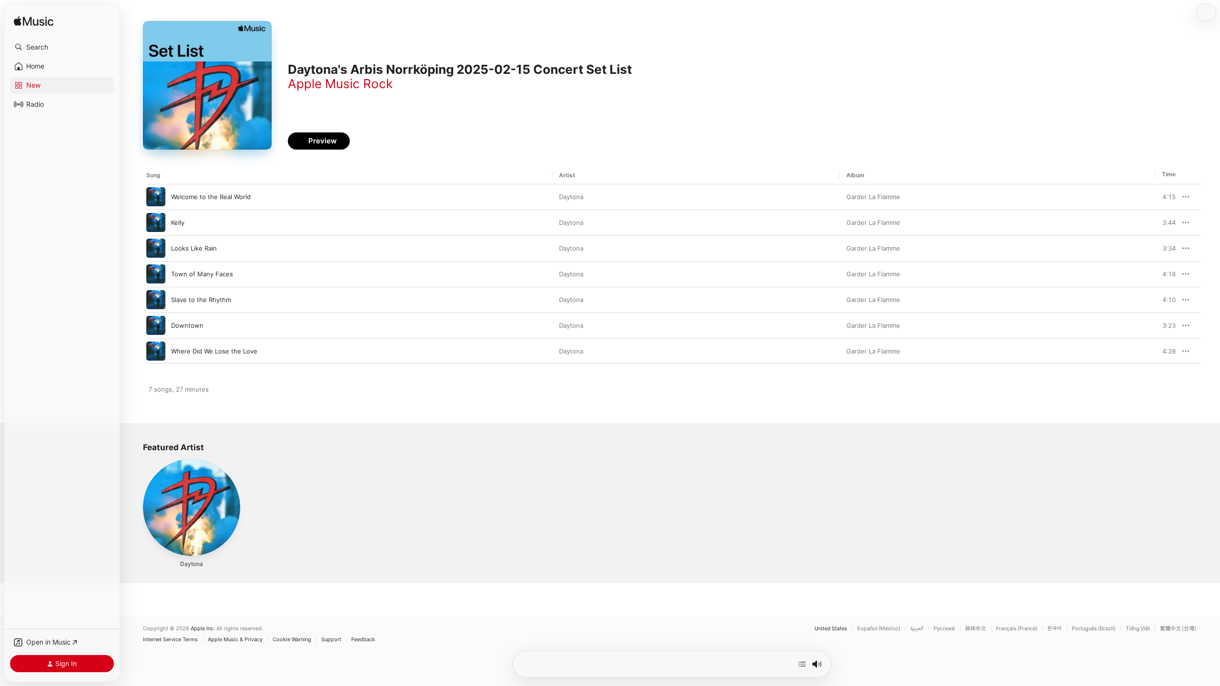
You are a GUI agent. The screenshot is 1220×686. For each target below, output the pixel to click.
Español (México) (878, 628)
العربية (917, 628)
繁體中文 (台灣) (1178, 628)
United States (830, 628)
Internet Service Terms (170, 639)
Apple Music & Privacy (235, 639)
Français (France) (1016, 628)
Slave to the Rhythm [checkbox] (201, 299)
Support (331, 639)
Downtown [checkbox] (187, 325)
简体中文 (975, 628)
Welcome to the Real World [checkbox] (211, 197)
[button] (61, 47)
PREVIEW (1165, 197)
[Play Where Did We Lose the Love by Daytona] (155, 351)
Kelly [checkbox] (177, 222)
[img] (33, 21)
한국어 (1054, 628)
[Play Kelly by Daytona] (155, 222)
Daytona (571, 197)
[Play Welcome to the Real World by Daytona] (155, 196)
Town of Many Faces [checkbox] (202, 274)
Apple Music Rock (340, 83)
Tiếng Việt (1138, 628)
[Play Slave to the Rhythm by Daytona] (155, 299)
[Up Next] (802, 664)
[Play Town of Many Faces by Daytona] (155, 273)
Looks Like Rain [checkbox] (194, 248)
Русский (944, 628)
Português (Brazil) (1094, 628)
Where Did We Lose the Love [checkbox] (214, 351)
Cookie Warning (292, 639)
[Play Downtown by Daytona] (155, 325)
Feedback (363, 639)
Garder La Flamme (873, 197)
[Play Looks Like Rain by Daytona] (155, 248)
